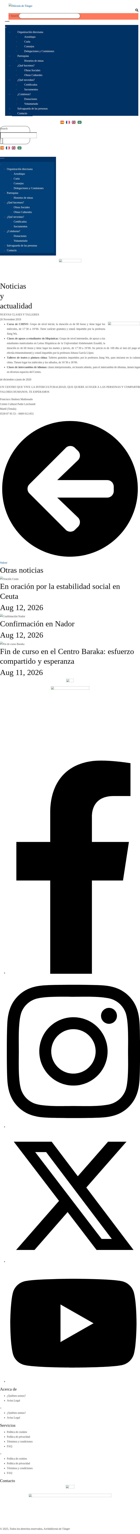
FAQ (9, 1446)
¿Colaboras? (24, 94)
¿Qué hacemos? (25, 65)
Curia (27, 41)
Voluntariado (31, 103)
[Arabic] (80, 121)
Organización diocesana (30, 32)
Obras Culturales (33, 75)
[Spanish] (63, 121)
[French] (69, 121)
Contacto (22, 113)
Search (14, 15)
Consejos (29, 46)
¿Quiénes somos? (16, 1395)
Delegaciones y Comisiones (39, 51)
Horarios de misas (34, 60)
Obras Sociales (32, 70)
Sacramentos (31, 89)
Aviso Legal (13, 1400)
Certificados (30, 84)
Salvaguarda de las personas (32, 108)
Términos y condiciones (20, 1441)
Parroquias (23, 55)
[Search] (1, 141)
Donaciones (30, 99)
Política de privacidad (18, 1436)
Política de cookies (17, 1431)
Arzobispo (30, 36)
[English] (75, 121)
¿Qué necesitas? (26, 79)
